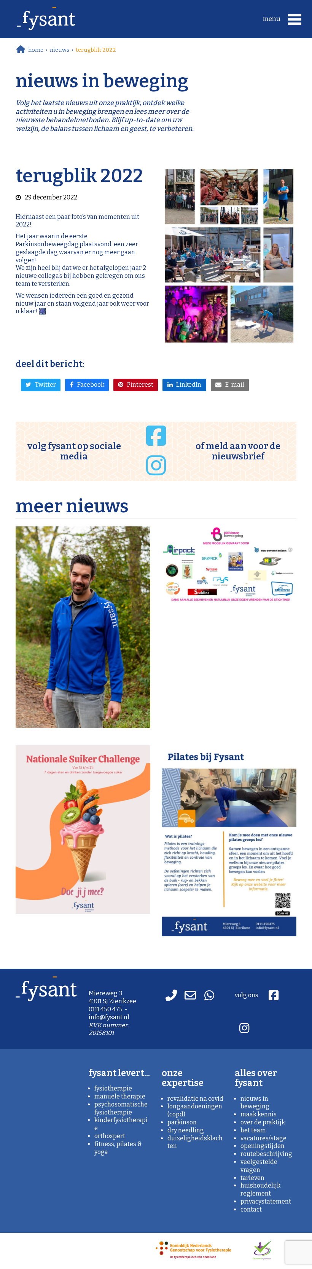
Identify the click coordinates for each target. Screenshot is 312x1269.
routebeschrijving (266, 1153)
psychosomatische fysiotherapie (121, 1108)
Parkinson (182, 1122)
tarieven (252, 1177)
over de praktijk (262, 1122)
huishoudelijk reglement (260, 1189)
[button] (283, 19)
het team (253, 1130)
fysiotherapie (113, 1088)
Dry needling (185, 1130)
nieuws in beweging (254, 1102)
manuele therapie (119, 1096)
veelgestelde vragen (258, 1165)
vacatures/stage (263, 1138)
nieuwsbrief (238, 456)
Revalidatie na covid (195, 1098)
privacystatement (265, 1201)
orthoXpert (109, 1136)
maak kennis (258, 1114)
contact (251, 1209)
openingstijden (262, 1145)
